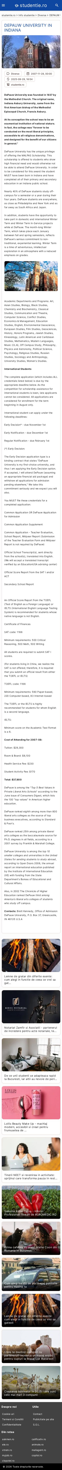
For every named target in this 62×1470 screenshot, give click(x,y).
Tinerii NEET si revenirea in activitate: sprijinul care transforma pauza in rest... (30, 1176)
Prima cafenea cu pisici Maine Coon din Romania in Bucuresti (30, 1249)
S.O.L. (36, 1424)
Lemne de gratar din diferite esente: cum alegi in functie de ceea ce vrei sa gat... (30, 980)
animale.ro (38, 1444)
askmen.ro (8, 1439)
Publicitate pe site (43, 1419)
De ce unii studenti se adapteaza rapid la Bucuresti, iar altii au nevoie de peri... (30, 1077)
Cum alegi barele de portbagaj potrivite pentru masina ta (30, 1285)
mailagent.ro (39, 1450)
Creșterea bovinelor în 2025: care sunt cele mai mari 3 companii (30, 1393)
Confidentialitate (11, 1424)
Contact (37, 1414)
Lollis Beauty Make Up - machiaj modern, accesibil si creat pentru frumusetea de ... (26, 1127)
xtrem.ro (7, 1450)
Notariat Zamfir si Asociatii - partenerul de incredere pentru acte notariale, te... (30, 1029)
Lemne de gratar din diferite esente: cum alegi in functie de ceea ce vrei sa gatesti (30, 1319)
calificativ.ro (39, 1439)
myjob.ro (7, 1455)
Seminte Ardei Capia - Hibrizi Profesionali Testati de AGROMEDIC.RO (30, 1213)
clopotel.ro (8, 1460)
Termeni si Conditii (12, 1419)
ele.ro (5, 1444)
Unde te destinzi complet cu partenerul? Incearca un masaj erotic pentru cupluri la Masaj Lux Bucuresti (29, 1355)
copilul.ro (37, 1455)
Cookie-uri (8, 1414)
